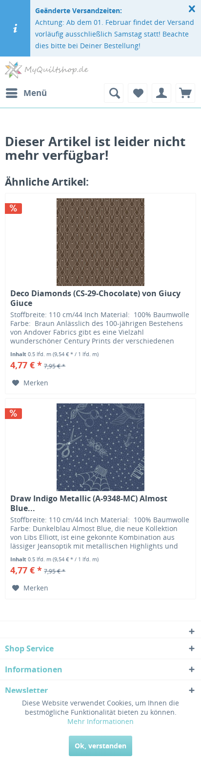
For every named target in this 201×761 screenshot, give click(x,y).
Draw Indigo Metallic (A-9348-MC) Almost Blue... (88, 503)
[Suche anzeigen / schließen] (113, 93)
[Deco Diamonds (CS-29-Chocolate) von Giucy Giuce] (100, 242)
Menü (35, 92)
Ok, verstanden (100, 745)
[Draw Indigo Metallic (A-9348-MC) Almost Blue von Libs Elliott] (100, 447)
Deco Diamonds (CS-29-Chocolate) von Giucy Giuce (95, 298)
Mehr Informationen (100, 721)
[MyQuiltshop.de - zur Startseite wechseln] (46, 69)
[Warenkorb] (185, 93)
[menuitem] (26, 93)
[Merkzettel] (137, 93)
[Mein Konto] (161, 93)
